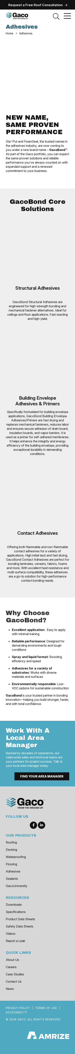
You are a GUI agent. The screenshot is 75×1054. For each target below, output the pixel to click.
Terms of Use (46, 1008)
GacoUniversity (16, 886)
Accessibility (16, 1012)
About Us (12, 960)
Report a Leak (15, 941)
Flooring (11, 864)
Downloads (14, 904)
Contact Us (14, 981)
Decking (11, 850)
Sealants (12, 879)
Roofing (11, 842)
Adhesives (13, 871)
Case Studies (15, 974)
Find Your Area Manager (41, 776)
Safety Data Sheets (19, 926)
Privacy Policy (18, 1008)
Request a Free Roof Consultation (35, 5)
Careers (11, 967)
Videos (10, 933)
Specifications (16, 912)
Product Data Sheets (20, 919)
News (10, 989)
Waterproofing (16, 857)
